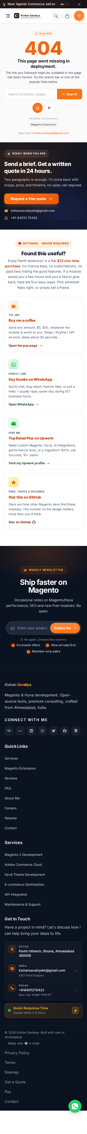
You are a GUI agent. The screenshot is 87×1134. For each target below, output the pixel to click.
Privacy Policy (17, 1052)
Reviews (11, 778)
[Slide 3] (67, 4)
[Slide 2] (65, 4)
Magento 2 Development (23, 855)
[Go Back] (50, 108)
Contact (11, 828)
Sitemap (12, 1072)
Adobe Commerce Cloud (23, 864)
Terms (10, 1062)
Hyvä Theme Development (25, 874)
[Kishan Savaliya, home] (28, 15)
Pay (8, 1091)
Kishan (18, 684)
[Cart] (67, 16)
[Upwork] (9, 730)
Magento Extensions (43, 124)
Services (11, 758)
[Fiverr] (20, 730)
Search (71, 94)
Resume (11, 818)
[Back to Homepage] (37, 108)
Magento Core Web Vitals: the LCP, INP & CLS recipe (47, 6)
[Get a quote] (79, 16)
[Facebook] (64, 730)
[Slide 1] (62, 4)
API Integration (16, 894)
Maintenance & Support (23, 904)
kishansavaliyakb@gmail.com (51, 133)
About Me (12, 798)
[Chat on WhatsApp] (74, 1106)
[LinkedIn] (31, 730)
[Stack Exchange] (75, 730)
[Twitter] (53, 730)
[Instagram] (42, 730)
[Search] (56, 16)
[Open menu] (8, 16)
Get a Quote (15, 1082)
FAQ (8, 788)
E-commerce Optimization (24, 884)
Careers (10, 808)
